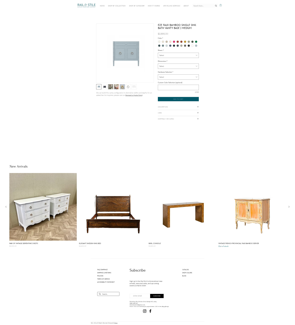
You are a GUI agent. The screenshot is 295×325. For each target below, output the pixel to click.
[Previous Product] (6, 206)
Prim (116, 323)
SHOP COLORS (187, 273)
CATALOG (185, 269)
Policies (100, 276)
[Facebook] (150, 311)
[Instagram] (144, 311)
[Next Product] (289, 206)
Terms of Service (103, 279)
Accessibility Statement (104, 282)
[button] (221, 5)
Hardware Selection (165, 72)
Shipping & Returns (104, 273)
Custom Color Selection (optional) (170, 82)
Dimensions (162, 61)
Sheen (161, 50)
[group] (147, 210)
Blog (184, 276)
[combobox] (178, 55)
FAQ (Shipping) (102, 269)
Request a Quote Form (133, 95)
